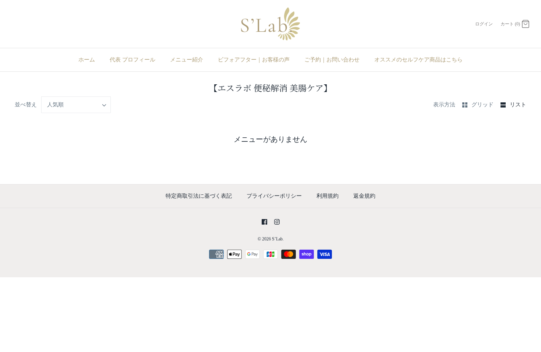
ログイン (484, 24)
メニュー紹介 (186, 60)
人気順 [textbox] (55, 105)
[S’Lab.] (270, 24)
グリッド (483, 105)
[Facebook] (264, 222)
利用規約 (328, 196)
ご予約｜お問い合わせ (332, 60)
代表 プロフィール (132, 60)
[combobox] (76, 104)
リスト (518, 105)
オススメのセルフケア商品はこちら (418, 60)
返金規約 (364, 196)
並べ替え (26, 105)
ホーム (86, 60)
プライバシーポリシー (274, 196)
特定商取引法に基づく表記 (199, 196)
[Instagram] (277, 222)
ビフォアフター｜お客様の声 (254, 60)
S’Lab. (278, 239)
